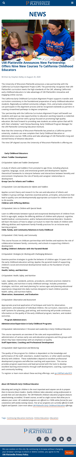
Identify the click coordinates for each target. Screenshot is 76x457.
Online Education (41, 418)
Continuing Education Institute (20, 418)
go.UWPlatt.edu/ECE (63, 373)
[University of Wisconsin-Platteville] (38, 3)
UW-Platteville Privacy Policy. (15, 454)
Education (54, 418)
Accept (69, 452)
